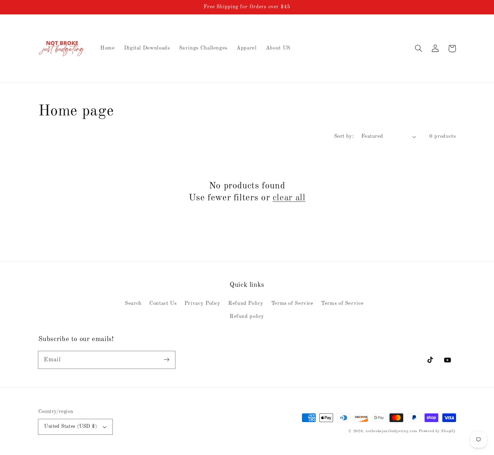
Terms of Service (292, 303)
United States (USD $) (70, 426)
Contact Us (162, 303)
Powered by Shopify (437, 431)
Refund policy (247, 316)
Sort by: (344, 136)
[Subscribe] (166, 359)
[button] (418, 48)
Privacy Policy (202, 303)
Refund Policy (245, 303)
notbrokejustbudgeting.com (391, 431)
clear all (289, 198)
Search (133, 303)
